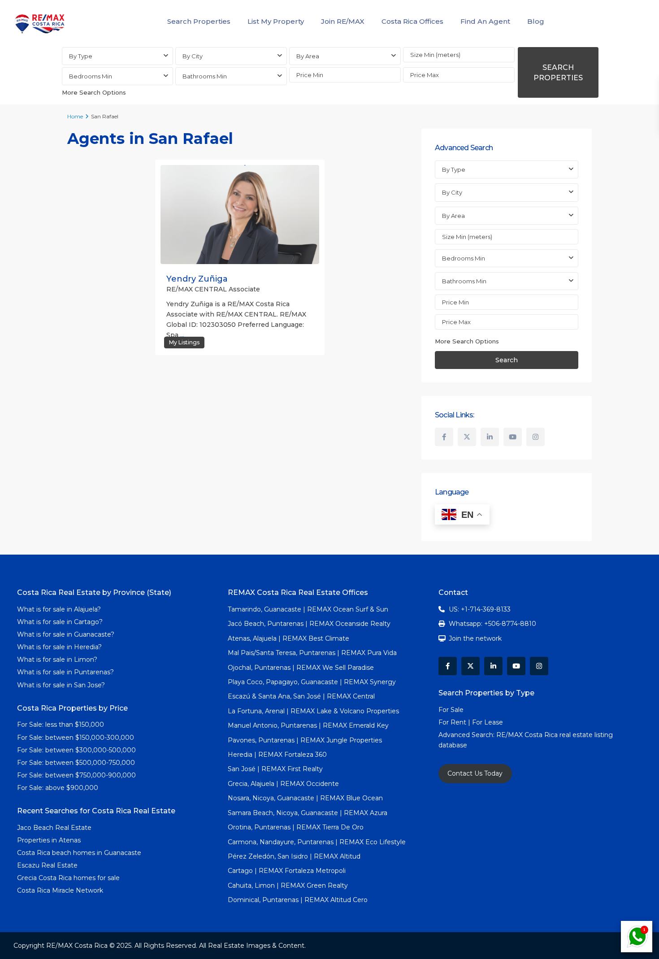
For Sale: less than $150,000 (60, 724)
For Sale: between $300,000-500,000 (76, 750)
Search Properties (198, 21)
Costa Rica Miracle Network (60, 890)
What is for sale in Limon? (57, 659)
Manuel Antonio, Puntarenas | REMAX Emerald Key (308, 725)
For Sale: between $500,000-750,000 (76, 763)
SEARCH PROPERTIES (558, 72)
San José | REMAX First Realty (275, 769)
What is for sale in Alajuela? (59, 609)
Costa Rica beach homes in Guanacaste (79, 853)
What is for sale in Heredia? (59, 647)
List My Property (275, 21)
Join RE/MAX (342, 21)
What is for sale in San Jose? (61, 685)
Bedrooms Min (90, 76)
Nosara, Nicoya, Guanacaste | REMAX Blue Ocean (305, 798)
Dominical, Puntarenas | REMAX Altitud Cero (298, 900)
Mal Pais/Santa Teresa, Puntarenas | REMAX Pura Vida (312, 653)
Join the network (475, 638)
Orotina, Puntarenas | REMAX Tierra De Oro (296, 827)
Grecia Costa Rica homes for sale (68, 878)
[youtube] (512, 437)
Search (506, 360)
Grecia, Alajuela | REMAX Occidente (283, 784)
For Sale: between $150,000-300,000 (75, 737)
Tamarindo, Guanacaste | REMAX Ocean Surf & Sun (308, 609)
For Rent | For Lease (470, 722)
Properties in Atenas (49, 840)
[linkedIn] (490, 437)
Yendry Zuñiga (197, 279)
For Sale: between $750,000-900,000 (76, 775)
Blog (535, 21)
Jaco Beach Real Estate (55, 828)
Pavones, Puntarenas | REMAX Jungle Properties (305, 740)
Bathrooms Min (204, 76)
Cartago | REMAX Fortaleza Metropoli (287, 871)
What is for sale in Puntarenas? (65, 672)
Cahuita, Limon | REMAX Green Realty (288, 885)
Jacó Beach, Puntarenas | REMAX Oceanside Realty (309, 624)
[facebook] (444, 437)
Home (75, 116)
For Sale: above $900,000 (58, 788)
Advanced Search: (467, 735)
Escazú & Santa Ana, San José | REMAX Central (301, 696)
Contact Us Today (475, 773)
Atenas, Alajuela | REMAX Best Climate (288, 638)
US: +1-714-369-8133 (480, 609)
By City (192, 56)
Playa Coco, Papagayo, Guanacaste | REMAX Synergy (312, 682)
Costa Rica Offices (412, 21)
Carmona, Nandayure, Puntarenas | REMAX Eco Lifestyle (317, 842)
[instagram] (535, 437)
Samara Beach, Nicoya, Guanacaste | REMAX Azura (307, 813)
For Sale (451, 710)
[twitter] (467, 437)
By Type (80, 56)
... (182, 335)
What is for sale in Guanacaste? (65, 634)
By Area (307, 56)
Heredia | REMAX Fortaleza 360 (277, 755)
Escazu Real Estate (47, 865)
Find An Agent (485, 21)
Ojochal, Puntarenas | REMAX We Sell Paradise (301, 668)
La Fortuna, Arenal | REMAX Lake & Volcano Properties (313, 711)
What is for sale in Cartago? (60, 622)
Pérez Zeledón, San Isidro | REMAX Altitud (294, 856)
